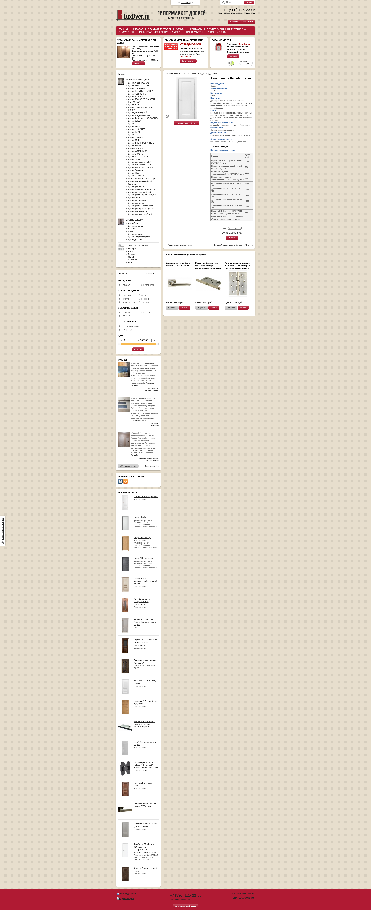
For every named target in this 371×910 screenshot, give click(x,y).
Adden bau (133, 259)
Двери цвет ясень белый (139, 192)
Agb (130, 262)
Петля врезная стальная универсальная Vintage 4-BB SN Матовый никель (238, 265)
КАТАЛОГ (138, 29)
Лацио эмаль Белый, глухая (180, 245)
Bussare (132, 254)
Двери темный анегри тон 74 (142, 189)
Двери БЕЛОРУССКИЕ (138, 85)
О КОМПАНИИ (126, 32)
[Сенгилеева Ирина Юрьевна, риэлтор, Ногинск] (124, 446)
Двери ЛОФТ (134, 132)
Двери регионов (135, 226)
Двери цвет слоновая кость (141, 206)
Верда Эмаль (212, 74)
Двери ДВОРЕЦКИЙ (137, 112)
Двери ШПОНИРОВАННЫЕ (141, 143)
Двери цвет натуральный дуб (142, 195)
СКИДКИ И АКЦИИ (217, 32)
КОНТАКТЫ (196, 29)
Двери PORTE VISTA (138, 176)
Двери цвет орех (136, 203)
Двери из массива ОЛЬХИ (140, 165)
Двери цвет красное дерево (141, 208)
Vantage (132, 248)
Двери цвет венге (136, 186)
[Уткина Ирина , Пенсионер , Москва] (124, 376)
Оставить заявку (188, 61)
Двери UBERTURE (137, 88)
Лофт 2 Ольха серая (143, 558)
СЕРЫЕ (126, 316)
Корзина (185, 2)
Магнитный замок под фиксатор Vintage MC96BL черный (144, 724)
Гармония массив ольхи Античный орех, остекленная (145, 642)
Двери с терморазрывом (139, 237)
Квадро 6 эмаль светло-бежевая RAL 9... (232, 245)
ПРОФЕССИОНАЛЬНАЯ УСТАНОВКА (226, 29)
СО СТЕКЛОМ (147, 285)
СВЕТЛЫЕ (146, 313)
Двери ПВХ (133, 135)
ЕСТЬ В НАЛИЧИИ (131, 326)
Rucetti (131, 251)
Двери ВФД (133, 140)
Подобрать (138, 349)
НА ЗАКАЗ (127, 330)
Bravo (130, 231)
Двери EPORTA (135, 104)
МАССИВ (127, 295)
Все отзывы (149, 466)
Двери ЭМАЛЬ (135, 145)
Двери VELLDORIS (137, 94)
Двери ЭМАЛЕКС (136, 137)
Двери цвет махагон (137, 211)
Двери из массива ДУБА (139, 162)
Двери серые (134, 197)
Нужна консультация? (2, 529)
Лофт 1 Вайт (140, 517)
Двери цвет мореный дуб (140, 214)
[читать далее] (138, 420)
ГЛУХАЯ (126, 285)
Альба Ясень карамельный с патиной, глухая (145, 581)
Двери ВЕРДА (134, 121)
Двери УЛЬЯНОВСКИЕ (138, 83)
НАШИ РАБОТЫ (194, 32)
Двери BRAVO (134, 126)
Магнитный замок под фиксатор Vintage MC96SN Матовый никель (208, 265)
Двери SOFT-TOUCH (138, 156)
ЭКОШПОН (146, 299)
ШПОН (144, 295)
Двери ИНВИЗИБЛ (136, 129)
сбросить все (152, 273)
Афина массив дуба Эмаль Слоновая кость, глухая (145, 622)
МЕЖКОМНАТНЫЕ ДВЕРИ (177, 74)
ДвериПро (133, 223)
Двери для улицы (136, 239)
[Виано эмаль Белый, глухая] (187, 98)
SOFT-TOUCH (129, 302)
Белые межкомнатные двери (142, 178)
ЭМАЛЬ (126, 299)
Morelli (131, 257)
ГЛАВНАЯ (124, 29)
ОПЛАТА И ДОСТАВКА (159, 29)
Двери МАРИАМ (135, 124)
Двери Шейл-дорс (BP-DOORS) (143, 118)
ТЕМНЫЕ (127, 313)
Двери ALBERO (135, 96)
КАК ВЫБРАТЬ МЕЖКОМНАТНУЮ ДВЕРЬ (160, 32)
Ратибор (132, 228)
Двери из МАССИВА (137, 151)
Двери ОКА (133, 173)
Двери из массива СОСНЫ (140, 167)
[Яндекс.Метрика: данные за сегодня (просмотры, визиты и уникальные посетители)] (125, 898)
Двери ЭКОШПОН (136, 154)
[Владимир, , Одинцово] (124, 411)
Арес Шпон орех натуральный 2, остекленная (142, 601)
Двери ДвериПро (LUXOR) (140, 91)
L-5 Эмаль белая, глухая (146, 496)
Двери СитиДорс (136, 170)
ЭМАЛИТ (145, 302)
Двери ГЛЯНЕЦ (135, 159)
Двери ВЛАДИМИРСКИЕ (139, 115)
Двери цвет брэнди (137, 200)
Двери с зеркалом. (137, 234)
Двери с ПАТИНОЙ (137, 148)
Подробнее (138, 63)
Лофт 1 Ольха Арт (142, 537)
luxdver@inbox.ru (128, 894)
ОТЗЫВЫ (181, 29)
